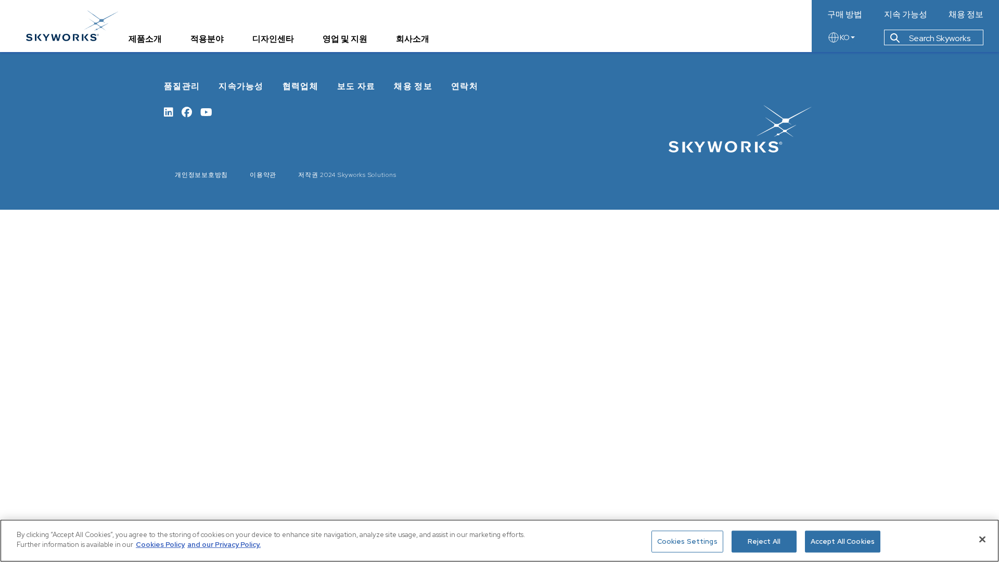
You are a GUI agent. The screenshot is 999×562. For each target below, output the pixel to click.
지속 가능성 (905, 14)
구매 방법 (844, 14)
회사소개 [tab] (412, 38)
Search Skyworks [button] (938, 38)
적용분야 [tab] (207, 38)
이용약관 (263, 175)
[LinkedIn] (168, 111)
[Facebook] (187, 111)
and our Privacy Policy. (224, 544)
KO (845, 37)
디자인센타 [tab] (273, 38)
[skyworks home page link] (72, 25)
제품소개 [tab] (145, 38)
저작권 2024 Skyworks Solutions (347, 175)
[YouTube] (206, 111)
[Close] (982, 539)
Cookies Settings (687, 541)
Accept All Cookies (843, 541)
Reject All (764, 541)
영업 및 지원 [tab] (345, 38)
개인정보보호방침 (201, 175)
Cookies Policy (160, 544)
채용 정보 (966, 14)
